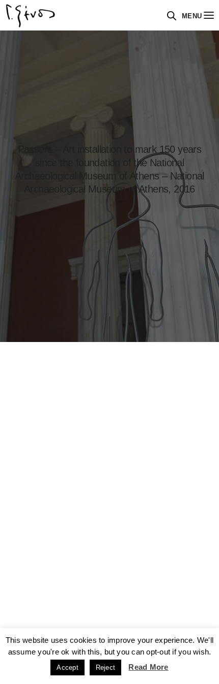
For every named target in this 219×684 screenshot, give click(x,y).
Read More (148, 667)
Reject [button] (105, 667)
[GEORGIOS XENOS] (30, 15)
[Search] (171, 15)
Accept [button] (67, 667)
